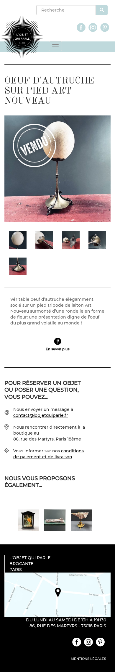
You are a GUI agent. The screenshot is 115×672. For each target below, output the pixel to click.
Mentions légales (88, 659)
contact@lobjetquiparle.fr (40, 415)
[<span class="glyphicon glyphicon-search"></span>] (102, 10)
